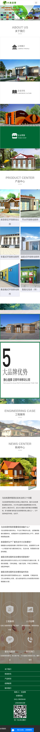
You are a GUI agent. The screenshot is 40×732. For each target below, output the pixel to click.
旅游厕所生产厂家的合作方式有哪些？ (16, 542)
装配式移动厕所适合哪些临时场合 (15, 572)
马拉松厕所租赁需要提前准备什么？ (15, 527)
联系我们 (8, 688)
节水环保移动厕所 (30, 220)
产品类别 (8, 679)
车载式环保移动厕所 (10, 257)
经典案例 (8, 683)
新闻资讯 (8, 674)
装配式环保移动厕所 (30, 257)
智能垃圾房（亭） (30, 289)
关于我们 (8, 669)
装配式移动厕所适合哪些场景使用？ (15, 557)
